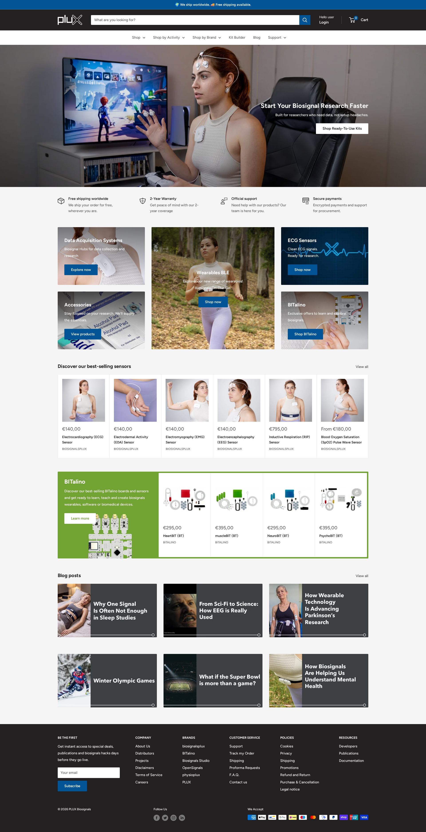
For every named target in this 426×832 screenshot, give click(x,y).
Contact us (238, 782)
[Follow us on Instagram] (173, 818)
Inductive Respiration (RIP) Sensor (289, 439)
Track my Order (241, 753)
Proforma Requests (244, 768)
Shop (136, 37)
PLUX (186, 782)
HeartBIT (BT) (173, 536)
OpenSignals (192, 768)
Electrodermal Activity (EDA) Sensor (131, 439)
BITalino (169, 542)
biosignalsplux (74, 449)
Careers (141, 782)
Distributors (144, 753)
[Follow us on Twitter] (165, 818)
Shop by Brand (204, 37)
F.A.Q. (234, 775)
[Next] (368, 416)
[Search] (304, 20)
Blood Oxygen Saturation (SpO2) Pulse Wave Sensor (341, 439)
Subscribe (72, 786)
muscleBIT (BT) (226, 536)
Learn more (80, 518)
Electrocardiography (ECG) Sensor (82, 439)
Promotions (289, 768)
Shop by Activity (166, 37)
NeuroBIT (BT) (278, 536)
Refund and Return (295, 775)
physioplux (191, 775)
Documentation (351, 761)
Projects (141, 761)
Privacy (286, 753)
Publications (348, 753)
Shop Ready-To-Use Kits (342, 128)
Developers (348, 746)
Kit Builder (237, 37)
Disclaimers (144, 768)
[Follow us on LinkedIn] (182, 818)
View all (362, 367)
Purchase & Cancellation (299, 782)
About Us (142, 746)
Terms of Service (148, 775)
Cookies (286, 746)
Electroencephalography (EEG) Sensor (235, 439)
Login (324, 22)
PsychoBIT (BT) (331, 536)
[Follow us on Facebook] (157, 818)
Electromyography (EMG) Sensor (185, 439)
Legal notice (290, 789)
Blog (256, 37)
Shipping (236, 761)
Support (274, 37)
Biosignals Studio (195, 761)
